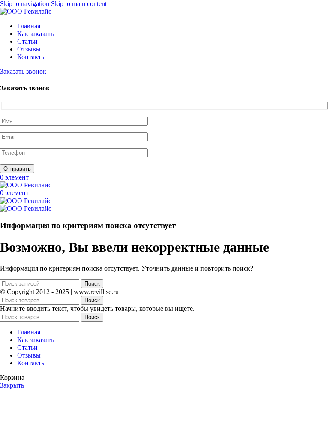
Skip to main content (79, 3)
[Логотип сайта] (25, 11)
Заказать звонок (23, 71)
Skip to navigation (25, 3)
